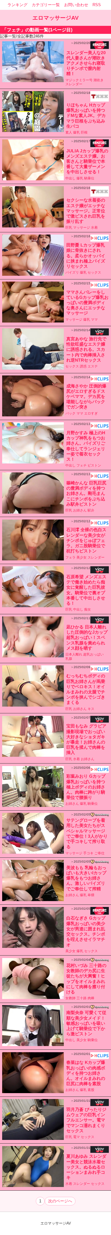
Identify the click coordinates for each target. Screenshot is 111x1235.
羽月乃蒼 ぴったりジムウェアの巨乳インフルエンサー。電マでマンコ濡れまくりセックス (86, 1120)
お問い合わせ (76, 4)
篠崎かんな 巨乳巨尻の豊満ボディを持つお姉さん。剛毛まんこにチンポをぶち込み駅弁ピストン (86, 493)
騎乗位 (89, 178)
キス (91, 709)
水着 (94, 227)
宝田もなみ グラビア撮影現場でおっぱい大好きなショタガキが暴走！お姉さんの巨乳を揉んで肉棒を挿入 (86, 739)
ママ (94, 319)
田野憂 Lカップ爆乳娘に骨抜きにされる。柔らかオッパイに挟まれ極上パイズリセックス (85, 256)
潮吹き (98, 80)
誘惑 (83, 366)
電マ (76, 1137)
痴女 (87, 609)
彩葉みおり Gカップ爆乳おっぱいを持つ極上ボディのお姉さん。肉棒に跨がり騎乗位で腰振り (85, 787)
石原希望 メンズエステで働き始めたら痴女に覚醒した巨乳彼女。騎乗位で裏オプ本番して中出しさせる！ (86, 590)
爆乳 (76, 132)
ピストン (94, 465)
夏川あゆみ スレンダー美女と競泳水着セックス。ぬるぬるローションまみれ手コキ (86, 1167)
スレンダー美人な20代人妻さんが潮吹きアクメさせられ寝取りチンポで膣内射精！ (86, 63)
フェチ (81, 465)
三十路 (81, 998)
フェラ (70, 557)
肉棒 (91, 998)
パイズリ (72, 272)
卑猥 (91, 895)
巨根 (84, 132)
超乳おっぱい (93, 654)
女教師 (70, 998)
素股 (91, 1090)
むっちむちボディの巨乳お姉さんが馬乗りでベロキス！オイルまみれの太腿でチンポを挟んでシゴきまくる (85, 689)
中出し (70, 178)
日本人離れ (73, 654)
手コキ (88, 853)
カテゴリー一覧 (46, 4)
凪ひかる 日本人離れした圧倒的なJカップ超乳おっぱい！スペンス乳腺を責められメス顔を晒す (87, 637)
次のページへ (60, 1201)
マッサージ (81, 227)
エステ (93, 366)
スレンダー (73, 84)
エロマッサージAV (55, 18)
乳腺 (68, 658)
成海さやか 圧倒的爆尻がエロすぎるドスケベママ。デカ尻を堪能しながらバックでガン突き (86, 396)
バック (70, 413)
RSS (96, 4)
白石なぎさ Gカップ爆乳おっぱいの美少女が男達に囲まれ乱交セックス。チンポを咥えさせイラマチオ (85, 931)
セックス (94, 272)
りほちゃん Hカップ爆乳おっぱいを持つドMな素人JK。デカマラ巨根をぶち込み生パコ (86, 115)
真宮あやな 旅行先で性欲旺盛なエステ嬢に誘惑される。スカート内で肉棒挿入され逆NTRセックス (86, 349)
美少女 (81, 557)
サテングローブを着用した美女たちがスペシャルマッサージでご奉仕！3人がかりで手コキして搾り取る (87, 833)
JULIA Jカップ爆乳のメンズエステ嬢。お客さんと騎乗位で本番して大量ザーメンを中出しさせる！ (87, 161)
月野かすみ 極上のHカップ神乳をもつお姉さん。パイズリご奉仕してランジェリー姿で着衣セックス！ (85, 446)
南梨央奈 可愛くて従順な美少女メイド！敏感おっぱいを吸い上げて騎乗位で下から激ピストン (86, 1023)
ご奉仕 (99, 853)
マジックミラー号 (78, 80)
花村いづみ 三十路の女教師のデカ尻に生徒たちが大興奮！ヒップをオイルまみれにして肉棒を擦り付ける (86, 978)
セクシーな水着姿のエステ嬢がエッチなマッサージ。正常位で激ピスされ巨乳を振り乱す (85, 211)
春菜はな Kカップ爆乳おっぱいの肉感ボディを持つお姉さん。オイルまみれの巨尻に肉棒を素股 (85, 1073)
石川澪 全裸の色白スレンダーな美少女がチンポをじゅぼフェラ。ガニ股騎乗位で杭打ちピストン (86, 540)
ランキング (17, 4)
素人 (68, 132)
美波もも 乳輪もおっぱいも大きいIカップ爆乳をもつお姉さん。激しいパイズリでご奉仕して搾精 (86, 878)
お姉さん (80, 510)
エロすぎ (91, 413)
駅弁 (91, 510)
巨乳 (68, 227)
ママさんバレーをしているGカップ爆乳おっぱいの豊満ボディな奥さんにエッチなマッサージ (87, 303)
